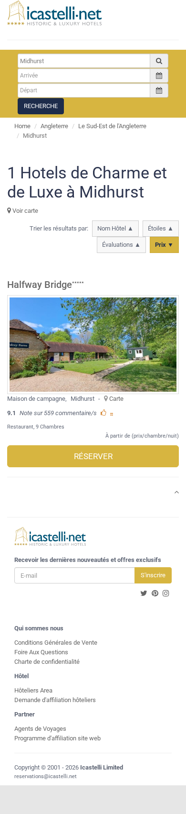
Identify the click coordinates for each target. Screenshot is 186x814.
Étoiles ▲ (161, 228)
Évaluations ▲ (121, 244)
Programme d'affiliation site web (57, 738)
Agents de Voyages (40, 728)
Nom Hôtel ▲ (115, 228)
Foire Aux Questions (41, 652)
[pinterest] (155, 593)
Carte (116, 398)
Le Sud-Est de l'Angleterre (112, 126)
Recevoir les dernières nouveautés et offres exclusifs (87, 559)
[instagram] (166, 593)
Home (22, 126)
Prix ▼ (164, 244)
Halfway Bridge (39, 284)
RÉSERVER (93, 456)
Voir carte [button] (24, 210)
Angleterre (54, 126)
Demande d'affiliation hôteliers (55, 700)
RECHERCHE (41, 106)
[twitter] (143, 593)
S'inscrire (153, 575)
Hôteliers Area (33, 690)
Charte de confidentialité (47, 661)
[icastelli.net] (54, 12)
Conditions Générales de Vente (55, 642)
